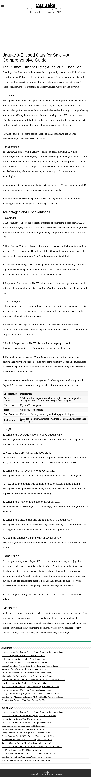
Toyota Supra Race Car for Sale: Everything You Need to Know (30, 666)
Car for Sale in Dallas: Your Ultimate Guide (21, 719)
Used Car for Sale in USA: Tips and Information (23, 726)
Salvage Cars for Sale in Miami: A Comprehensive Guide (27, 743)
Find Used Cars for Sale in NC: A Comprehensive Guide (27, 739)
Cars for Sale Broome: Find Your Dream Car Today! (25, 700)
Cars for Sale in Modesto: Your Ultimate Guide (23, 729)
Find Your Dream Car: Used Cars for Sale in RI (23, 750)
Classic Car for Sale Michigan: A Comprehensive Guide (27, 690)
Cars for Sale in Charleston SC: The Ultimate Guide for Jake (29, 753)
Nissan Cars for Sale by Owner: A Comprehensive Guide (27, 676)
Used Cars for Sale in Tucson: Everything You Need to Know (29, 715)
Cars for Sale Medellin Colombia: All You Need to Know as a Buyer (32, 697)
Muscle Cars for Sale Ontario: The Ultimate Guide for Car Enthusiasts (33, 679)
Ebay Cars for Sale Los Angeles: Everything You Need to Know (30, 686)
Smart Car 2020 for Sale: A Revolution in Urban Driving (27, 672)
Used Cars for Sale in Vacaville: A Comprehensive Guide (27, 722)
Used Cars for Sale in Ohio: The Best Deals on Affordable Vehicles (32, 746)
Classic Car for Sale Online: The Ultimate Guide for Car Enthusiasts (32, 652)
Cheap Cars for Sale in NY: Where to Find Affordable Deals (28, 736)
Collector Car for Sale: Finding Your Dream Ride (24, 659)
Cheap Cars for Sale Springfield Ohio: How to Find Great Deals (30, 693)
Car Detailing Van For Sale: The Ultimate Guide (23, 655)
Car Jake (45, 5)
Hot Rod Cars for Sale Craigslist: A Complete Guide (25, 683)
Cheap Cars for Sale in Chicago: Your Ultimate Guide (26, 732)
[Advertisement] (45, 28)
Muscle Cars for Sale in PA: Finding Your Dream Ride (26, 760)
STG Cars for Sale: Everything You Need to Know (24, 669)
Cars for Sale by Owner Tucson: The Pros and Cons (25, 662)
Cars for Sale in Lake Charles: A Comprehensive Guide (26, 757)
